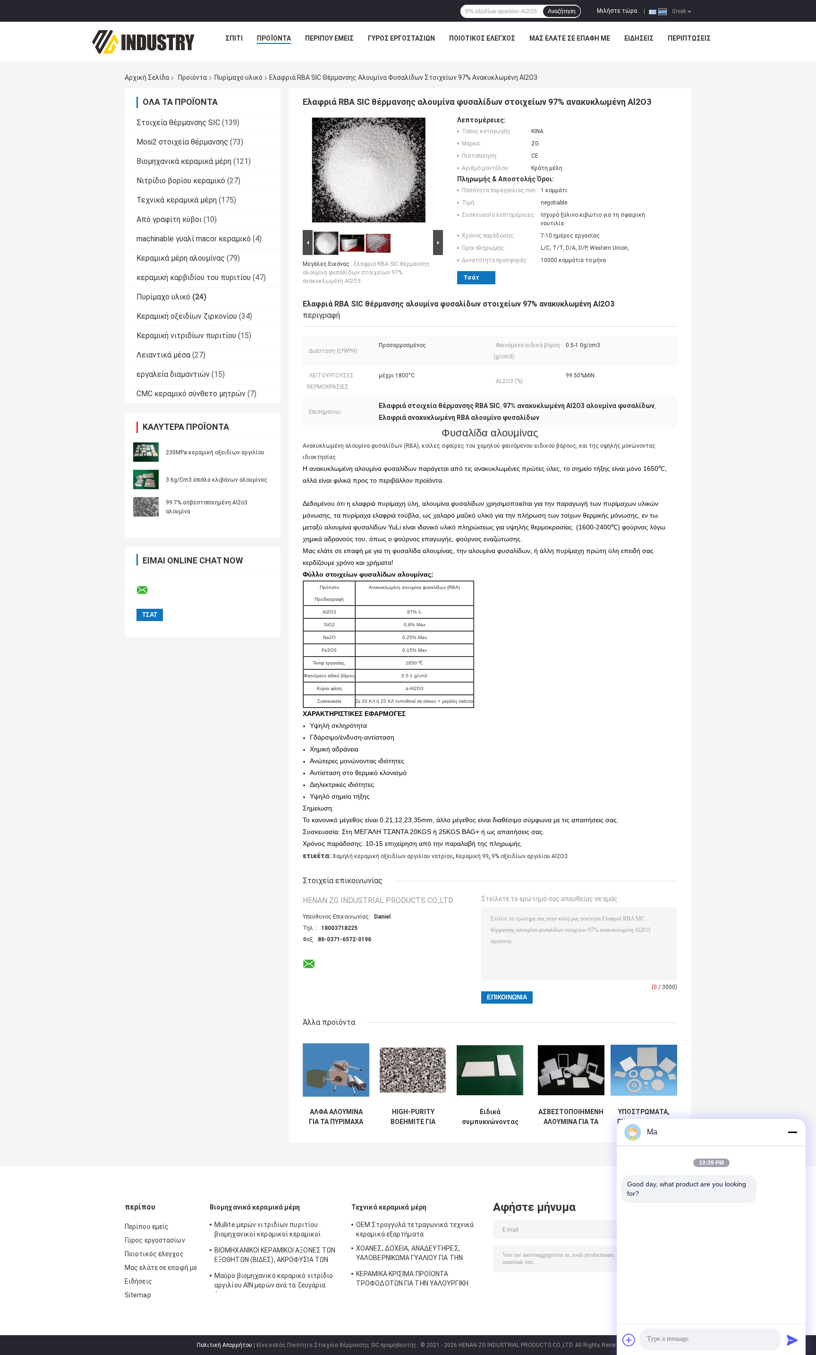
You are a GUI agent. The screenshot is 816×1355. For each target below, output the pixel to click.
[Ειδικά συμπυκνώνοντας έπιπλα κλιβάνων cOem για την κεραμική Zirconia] (490, 1070)
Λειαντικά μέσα (163, 354)
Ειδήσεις (639, 38)
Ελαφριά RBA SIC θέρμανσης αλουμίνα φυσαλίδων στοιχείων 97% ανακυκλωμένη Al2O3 (366, 272)
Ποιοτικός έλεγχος (482, 38)
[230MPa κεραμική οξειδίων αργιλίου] (146, 452)
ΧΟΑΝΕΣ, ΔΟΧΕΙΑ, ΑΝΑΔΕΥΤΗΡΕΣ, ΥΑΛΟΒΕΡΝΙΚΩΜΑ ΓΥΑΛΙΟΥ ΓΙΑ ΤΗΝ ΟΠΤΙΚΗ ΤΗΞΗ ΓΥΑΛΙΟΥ (409, 1254)
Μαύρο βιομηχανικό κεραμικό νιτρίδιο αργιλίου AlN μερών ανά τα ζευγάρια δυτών (273, 1282)
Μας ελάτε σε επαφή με (569, 38)
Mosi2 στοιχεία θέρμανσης (182, 141)
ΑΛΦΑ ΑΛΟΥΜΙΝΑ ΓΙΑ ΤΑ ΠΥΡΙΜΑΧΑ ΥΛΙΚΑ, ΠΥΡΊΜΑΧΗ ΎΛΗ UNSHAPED (336, 1117)
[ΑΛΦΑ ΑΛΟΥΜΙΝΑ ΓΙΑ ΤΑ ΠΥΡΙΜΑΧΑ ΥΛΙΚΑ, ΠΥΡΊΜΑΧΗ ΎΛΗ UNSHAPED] (336, 1070)
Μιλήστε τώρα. (617, 11)
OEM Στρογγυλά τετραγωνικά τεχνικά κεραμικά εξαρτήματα (415, 1229)
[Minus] (792, 1132)
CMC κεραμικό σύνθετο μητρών (191, 393)
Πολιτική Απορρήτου (224, 1345)
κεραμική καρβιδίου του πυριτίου (193, 277)
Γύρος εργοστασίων (401, 38)
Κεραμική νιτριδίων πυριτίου (186, 335)
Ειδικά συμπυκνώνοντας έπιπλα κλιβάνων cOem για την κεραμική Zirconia (490, 1117)
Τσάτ (471, 277)
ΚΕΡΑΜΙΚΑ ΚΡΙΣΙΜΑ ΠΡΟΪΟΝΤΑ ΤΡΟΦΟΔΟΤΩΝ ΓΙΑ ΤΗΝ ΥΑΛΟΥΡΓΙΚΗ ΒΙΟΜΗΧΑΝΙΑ (412, 1280)
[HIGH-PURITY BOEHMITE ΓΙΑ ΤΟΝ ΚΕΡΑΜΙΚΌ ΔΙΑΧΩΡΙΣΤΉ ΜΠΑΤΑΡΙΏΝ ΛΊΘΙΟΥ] (413, 1070)
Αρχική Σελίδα (147, 77)
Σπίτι (234, 38)
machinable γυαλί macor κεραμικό (193, 238)
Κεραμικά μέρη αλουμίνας (180, 258)
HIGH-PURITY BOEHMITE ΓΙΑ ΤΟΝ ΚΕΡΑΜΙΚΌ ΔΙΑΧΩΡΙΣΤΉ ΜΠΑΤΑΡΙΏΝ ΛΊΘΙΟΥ (413, 1117)
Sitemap (138, 1295)
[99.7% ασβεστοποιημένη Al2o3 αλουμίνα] (146, 506)
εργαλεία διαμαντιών (173, 374)
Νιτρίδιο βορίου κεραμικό (180, 180)
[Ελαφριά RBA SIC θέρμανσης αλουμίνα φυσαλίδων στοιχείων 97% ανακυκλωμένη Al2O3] (369, 172)
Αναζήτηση (562, 11)
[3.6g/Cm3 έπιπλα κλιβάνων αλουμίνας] (146, 479)
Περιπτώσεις (689, 38)
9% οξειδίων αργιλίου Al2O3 (530, 856)
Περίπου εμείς (329, 38)
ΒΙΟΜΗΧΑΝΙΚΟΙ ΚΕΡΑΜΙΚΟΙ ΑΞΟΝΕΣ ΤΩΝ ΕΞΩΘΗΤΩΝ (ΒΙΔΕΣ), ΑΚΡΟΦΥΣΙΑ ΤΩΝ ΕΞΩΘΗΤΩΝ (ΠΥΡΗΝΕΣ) (274, 1256)
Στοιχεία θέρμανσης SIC (178, 122)
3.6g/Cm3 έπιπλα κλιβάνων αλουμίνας (216, 480)
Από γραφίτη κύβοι (169, 219)
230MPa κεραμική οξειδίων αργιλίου (215, 452)
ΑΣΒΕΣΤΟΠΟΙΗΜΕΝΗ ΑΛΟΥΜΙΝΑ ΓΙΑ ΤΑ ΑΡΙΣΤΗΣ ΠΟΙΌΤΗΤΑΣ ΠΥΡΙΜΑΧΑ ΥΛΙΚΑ (571, 1117)
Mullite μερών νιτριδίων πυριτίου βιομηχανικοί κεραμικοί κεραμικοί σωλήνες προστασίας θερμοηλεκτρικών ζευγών (276, 1231)
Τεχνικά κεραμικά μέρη (176, 200)
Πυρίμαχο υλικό (238, 77)
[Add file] (629, 1339)
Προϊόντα (274, 38)
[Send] (792, 1339)
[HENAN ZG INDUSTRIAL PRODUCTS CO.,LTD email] (148, 590)
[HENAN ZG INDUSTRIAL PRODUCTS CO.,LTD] (144, 40)
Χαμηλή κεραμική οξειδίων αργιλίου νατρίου (392, 856)
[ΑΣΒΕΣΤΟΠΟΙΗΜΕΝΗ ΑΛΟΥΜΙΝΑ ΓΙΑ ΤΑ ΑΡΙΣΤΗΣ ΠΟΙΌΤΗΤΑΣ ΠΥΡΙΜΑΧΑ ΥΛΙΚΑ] (571, 1070)
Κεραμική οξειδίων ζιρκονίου (186, 316)
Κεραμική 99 (472, 856)
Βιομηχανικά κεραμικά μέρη (183, 161)
